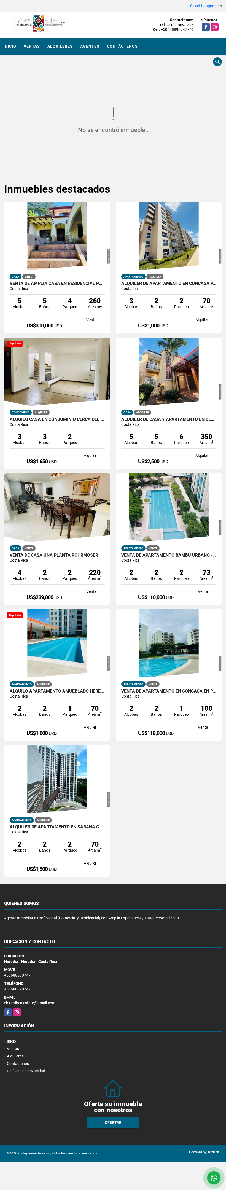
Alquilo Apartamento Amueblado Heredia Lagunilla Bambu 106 (57, 691)
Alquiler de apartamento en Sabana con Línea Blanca (57, 827)
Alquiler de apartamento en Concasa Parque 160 (168, 283)
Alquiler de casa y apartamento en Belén (168, 419)
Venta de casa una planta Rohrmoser (54, 555)
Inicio (9, 46)
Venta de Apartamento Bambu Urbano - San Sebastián (168, 555)
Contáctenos (122, 46)
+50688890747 (180, 25)
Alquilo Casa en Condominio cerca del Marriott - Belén (57, 419)
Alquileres (60, 46)
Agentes (89, 46)
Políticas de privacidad (26, 1071)
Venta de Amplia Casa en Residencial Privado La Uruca (57, 283)
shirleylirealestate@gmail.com (29, 1003)
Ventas (32, 46)
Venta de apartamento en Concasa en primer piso (168, 691)
